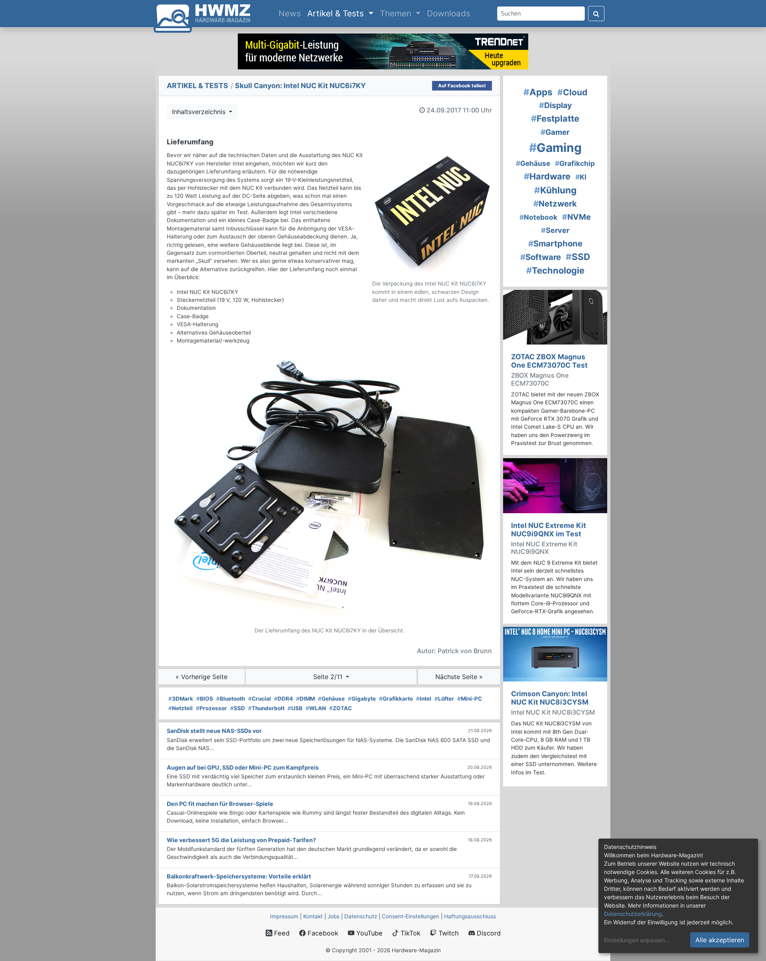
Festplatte (555, 118)
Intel (423, 698)
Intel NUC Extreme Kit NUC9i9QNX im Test (548, 529)
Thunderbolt (266, 708)
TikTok (410, 933)
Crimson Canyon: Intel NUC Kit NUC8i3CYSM (549, 697)
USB (295, 708)
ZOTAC (340, 708)
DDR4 (283, 698)
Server (555, 230)
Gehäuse (331, 698)
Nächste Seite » (459, 677)
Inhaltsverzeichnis (199, 112)
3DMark (180, 698)
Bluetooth (230, 698)
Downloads (448, 13)
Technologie (555, 270)
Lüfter (444, 698)
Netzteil (180, 708)
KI (580, 177)
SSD (237, 708)
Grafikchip (575, 163)
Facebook (322, 933)
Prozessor (211, 708)
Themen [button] (397, 13)
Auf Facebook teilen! (462, 86)
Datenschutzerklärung (633, 913)
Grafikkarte (396, 698)
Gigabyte (362, 698)
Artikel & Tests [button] (336, 13)
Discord (488, 933)
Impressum (284, 916)
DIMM (305, 698)
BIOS (204, 698)
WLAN (316, 708)
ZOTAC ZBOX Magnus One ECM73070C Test (549, 360)
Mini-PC (469, 698)
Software (540, 257)
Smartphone (555, 243)
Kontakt (313, 916)
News (291, 13)
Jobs (334, 916)
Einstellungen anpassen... (637, 940)
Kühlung (555, 190)
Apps (538, 92)
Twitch (447, 933)
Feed (281, 933)
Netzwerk (555, 204)
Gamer (555, 132)
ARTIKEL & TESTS (197, 85)
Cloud (572, 92)
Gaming (555, 147)
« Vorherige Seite (201, 677)
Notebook (538, 217)
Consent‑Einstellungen (410, 916)
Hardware (547, 176)
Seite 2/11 (328, 677)
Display (555, 105)
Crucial (259, 698)
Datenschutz (360, 916)
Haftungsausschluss (470, 916)
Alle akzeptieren (719, 940)
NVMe (576, 217)
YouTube (368, 933)
